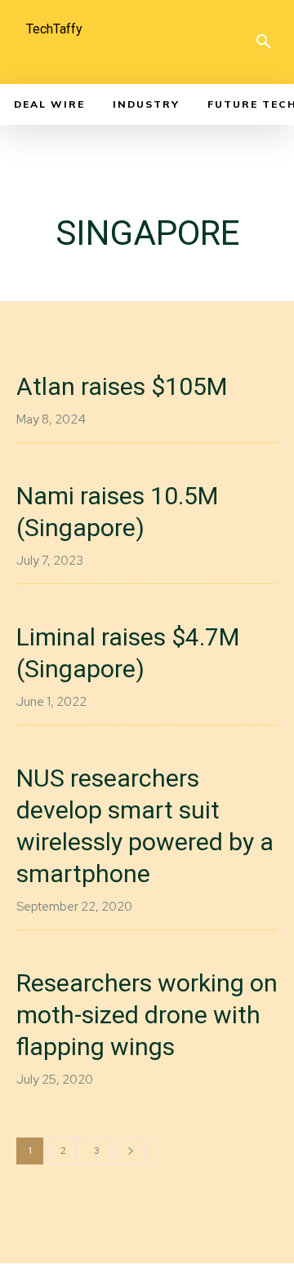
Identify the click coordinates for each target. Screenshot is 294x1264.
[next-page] (131, 1151)
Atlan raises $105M (121, 386)
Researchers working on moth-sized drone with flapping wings (147, 1015)
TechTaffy (54, 29)
